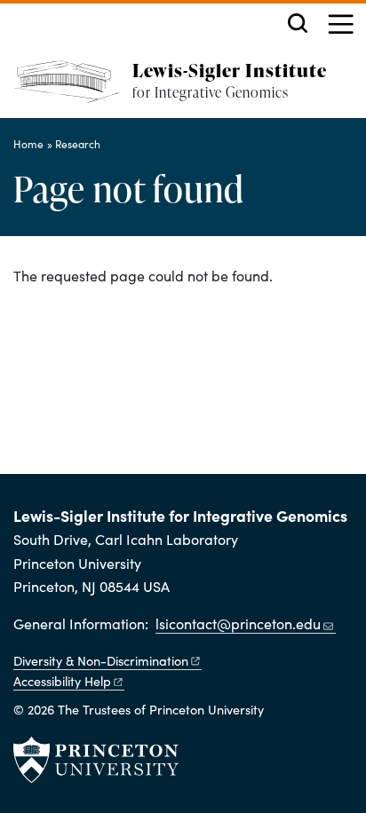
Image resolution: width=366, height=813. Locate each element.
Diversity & (100, 660)
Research (77, 144)
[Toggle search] (297, 23)
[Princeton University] (96, 760)
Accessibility (62, 681)
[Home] (72, 89)
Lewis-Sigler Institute (229, 70)
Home (28, 144)
